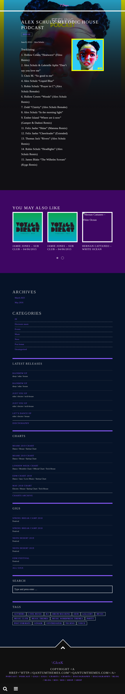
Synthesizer (54, 623)
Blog (115, 676)
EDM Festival (20, 558)
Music (17, 334)
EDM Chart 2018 (22, 476)
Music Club (21, 619)
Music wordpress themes (67, 619)
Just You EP (19, 393)
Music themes (40, 619)
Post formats (22, 623)
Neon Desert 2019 (23, 538)
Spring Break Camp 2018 (27, 518)
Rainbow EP (19, 373)
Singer (38, 623)
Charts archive (22, 495)
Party (90, 619)
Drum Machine (61, 614)
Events (17, 329)
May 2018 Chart (22, 486)
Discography (20, 423)
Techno (70, 623)
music (100, 614)
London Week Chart (25, 466)
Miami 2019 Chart (23, 446)
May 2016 (19, 303)
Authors (19, 614)
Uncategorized (21, 349)
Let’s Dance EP (21, 413)
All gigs (17, 568)
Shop (70, 680)
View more (27, 227)
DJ (16, 319)
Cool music (35, 614)
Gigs (36, 676)
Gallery (87, 614)
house (27, 34)
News (17, 339)
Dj (47, 614)
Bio (56, 680)
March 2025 (20, 298)
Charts (54, 676)
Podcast (11, 676)
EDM (76, 614)
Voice (81, 623)
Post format (19, 344)
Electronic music (22, 324)
